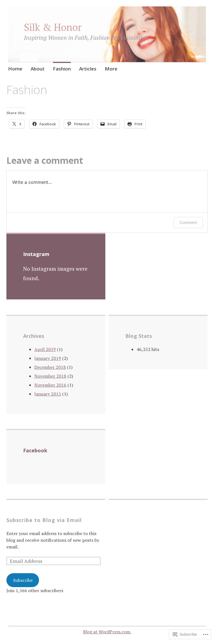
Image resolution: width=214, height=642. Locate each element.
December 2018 (50, 367)
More (111, 68)
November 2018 (50, 376)
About (38, 68)
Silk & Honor (53, 27)
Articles (87, 68)
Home (15, 68)
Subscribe (23, 580)
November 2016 (50, 385)
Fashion (62, 68)
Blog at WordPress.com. (107, 632)
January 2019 (47, 358)
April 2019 (45, 349)
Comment (188, 222)
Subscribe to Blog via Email (44, 520)
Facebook (35, 450)
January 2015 (47, 394)
